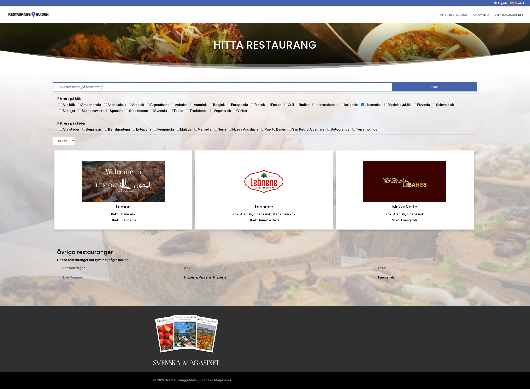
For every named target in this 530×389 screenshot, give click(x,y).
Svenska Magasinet (509, 15)
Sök (434, 87)
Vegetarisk (222, 111)
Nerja (222, 129)
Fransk (259, 105)
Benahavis (94, 129)
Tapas (178, 111)
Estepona (143, 129)
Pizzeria (423, 105)
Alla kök (69, 105)
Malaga (186, 129)
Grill (291, 105)
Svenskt (160, 111)
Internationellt (327, 105)
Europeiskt (239, 105)
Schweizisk (445, 105)
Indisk (305, 105)
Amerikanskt (91, 105)
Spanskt (116, 111)
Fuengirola (165, 129)
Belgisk (219, 105)
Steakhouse (138, 111)
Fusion (276, 105)
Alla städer (71, 129)
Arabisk (138, 105)
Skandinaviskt (93, 111)
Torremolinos (366, 129)
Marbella (204, 129)
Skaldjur (69, 111)
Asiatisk (181, 105)
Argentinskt (159, 105)
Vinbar (242, 111)
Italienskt (351, 105)
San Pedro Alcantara (308, 129)
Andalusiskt (116, 105)
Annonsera (481, 15)
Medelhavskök (399, 105)
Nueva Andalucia (245, 129)
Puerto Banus (275, 129)
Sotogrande (340, 129)
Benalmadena (119, 129)
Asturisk (200, 105)
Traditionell (198, 111)
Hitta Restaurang (453, 15)
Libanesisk (373, 105)
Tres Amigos (72, 277)
